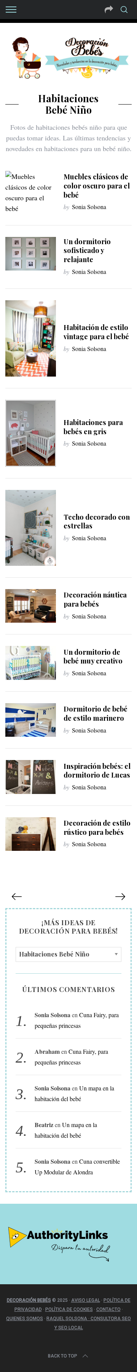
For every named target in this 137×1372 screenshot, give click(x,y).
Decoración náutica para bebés (95, 599)
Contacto (108, 1309)
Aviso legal (85, 1300)
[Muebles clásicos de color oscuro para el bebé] (30, 192)
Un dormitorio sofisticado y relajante (87, 250)
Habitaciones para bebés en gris (93, 426)
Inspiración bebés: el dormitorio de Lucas (97, 770)
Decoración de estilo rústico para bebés (97, 827)
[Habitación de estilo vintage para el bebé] (30, 338)
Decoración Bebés (29, 1300)
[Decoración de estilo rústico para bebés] (30, 834)
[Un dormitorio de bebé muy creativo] (30, 663)
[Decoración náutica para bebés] (30, 606)
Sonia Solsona (89, 207)
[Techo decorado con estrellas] (30, 528)
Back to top (62, 1356)
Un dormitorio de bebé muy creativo (93, 656)
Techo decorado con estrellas (97, 521)
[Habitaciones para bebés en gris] (30, 433)
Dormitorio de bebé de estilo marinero (95, 713)
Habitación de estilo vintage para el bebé (96, 331)
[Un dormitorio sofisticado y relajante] (30, 254)
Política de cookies (69, 1309)
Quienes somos (24, 1318)
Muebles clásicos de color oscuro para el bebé (97, 186)
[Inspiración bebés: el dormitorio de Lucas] (30, 777)
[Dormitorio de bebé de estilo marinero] (30, 720)
